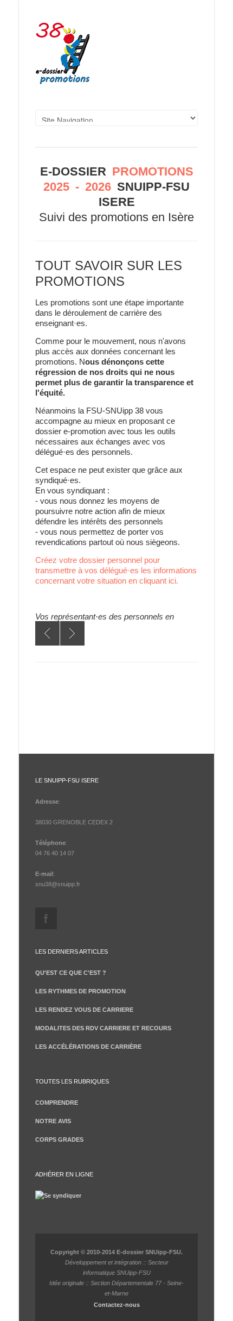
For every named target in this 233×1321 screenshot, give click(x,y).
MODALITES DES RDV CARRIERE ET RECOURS (103, 1028)
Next (72, 633)
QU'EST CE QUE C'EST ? (70, 972)
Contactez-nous (117, 1304)
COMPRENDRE (56, 1102)
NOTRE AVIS (53, 1121)
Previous (47, 633)
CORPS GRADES (59, 1139)
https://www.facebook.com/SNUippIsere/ (46, 918)
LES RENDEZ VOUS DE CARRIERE (84, 1009)
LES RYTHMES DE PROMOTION (80, 991)
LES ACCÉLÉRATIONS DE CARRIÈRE (88, 1046)
